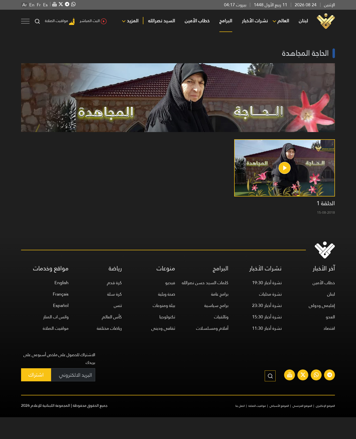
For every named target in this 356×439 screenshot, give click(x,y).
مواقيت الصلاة (56, 20)
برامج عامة (219, 294)
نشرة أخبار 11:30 (267, 328)
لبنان (303, 20)
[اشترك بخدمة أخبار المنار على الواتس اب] (316, 375)
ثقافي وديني (163, 328)
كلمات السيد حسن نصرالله (205, 283)
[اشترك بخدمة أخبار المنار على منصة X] (303, 375)
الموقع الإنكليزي (325, 405)
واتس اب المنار (56, 317)
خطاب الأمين (197, 20)
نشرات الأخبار (255, 20)
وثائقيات (221, 317)
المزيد (133, 20)
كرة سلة (114, 294)
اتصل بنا (240, 405)
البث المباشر (90, 20)
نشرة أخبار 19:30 (267, 283)
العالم (283, 20)
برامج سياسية (216, 305)
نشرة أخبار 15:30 (267, 317)
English (61, 283)
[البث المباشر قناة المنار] (289, 375)
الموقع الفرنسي (302, 405)
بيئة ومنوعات (164, 305)
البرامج (225, 20)
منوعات (166, 268)
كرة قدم (114, 283)
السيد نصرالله (161, 20)
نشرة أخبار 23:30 (267, 305)
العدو (330, 317)
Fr (39, 5)
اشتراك (36, 374)
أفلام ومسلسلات (212, 328)
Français (61, 294)
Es (45, 5)
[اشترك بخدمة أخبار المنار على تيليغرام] (329, 375)
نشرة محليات (270, 294)
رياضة (115, 268)
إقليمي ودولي (322, 305)
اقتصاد (329, 328)
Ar (24, 5)
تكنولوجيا (167, 317)
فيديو (170, 283)
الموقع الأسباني (279, 405)
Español (61, 305)
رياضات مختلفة (109, 328)
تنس (118, 305)
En (31, 5)
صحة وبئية (166, 294)
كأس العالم (112, 317)
